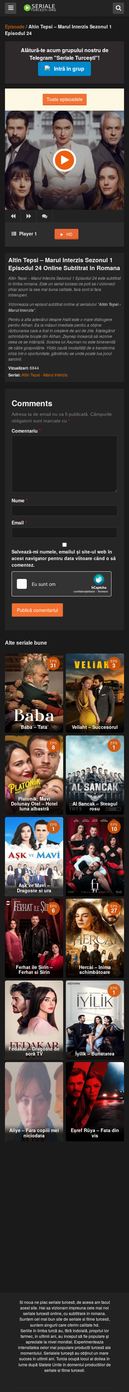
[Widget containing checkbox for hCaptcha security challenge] (61, 583)
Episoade (14, 26)
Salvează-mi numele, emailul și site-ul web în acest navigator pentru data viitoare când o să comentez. (64, 558)
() (45, 216)
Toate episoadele (65, 99)
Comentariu (26, 430)
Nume (19, 500)
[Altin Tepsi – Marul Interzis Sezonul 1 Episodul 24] (64, 160)
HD (69, 234)
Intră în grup (69, 68)
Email (19, 522)
